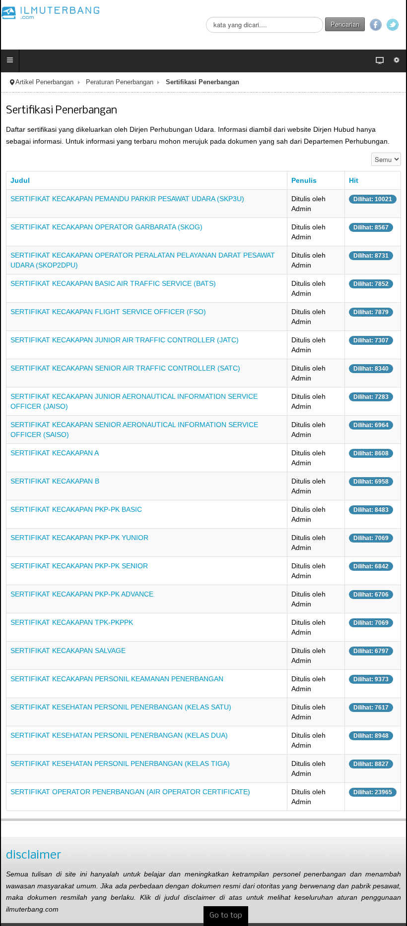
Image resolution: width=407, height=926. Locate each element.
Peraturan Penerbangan (119, 82)
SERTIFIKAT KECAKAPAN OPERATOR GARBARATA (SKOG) (106, 227)
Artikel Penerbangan (44, 82)
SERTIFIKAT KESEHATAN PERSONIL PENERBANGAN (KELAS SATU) (120, 707)
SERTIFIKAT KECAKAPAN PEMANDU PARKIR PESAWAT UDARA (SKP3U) (127, 199)
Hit (353, 180)
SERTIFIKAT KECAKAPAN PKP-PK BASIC (76, 509)
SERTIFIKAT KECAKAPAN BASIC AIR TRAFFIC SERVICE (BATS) (113, 283)
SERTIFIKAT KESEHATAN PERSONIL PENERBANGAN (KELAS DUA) (119, 735)
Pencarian (345, 24)
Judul (20, 180)
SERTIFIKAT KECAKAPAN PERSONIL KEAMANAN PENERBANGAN (116, 679)
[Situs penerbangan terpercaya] (50, 12)
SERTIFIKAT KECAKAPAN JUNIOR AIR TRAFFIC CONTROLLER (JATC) (124, 340)
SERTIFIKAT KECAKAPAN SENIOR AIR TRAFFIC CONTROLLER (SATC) (125, 368)
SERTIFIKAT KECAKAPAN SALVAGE (68, 650)
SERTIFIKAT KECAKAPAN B (54, 481)
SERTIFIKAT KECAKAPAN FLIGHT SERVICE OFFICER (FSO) (108, 312)
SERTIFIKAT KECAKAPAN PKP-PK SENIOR (79, 566)
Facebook (376, 25)
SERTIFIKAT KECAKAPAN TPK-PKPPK (71, 622)
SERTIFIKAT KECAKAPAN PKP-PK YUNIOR (79, 538)
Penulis (304, 180)
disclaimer (33, 855)
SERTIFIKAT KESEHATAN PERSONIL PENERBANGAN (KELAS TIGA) (120, 763)
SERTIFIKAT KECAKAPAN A (54, 453)
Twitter (393, 25)
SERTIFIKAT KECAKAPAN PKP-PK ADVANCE (81, 594)
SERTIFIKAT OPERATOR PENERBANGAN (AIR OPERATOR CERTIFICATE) (130, 792)
